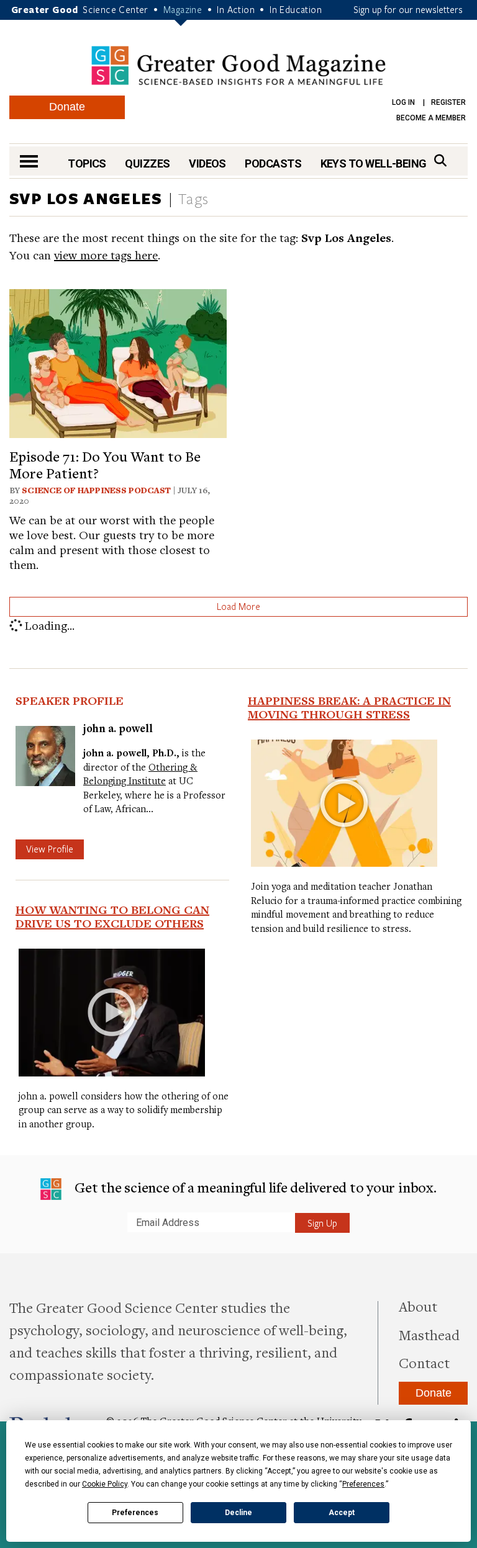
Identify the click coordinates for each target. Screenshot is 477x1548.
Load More (238, 606)
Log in (403, 102)
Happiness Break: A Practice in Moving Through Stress (349, 707)
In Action (236, 9)
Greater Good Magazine (238, 65)
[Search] (440, 160)
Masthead (429, 1334)
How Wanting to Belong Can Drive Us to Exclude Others (112, 916)
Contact (424, 1362)
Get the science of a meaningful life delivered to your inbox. (253, 1187)
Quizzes (147, 163)
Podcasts (273, 163)
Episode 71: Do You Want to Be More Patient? (105, 464)
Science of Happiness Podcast (96, 490)
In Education (296, 9)
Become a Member (431, 118)
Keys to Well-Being (373, 163)
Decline (238, 1512)
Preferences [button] (363, 1484)
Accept (342, 1512)
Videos (207, 163)
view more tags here (106, 254)
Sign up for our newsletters (408, 9)
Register (448, 102)
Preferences (135, 1512)
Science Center (115, 9)
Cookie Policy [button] (104, 1484)
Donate (67, 107)
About (418, 1306)
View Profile (49, 849)
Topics (87, 163)
